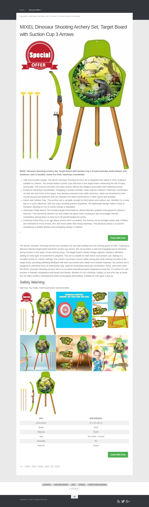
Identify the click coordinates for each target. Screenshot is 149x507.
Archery (24, 16)
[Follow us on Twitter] (123, 501)
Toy (52, 466)
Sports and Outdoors (70, 16)
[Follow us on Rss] (118, 501)
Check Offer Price (118, 238)
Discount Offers (34, 10)
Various (57, 466)
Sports (55, 16)
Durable (40, 466)
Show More (74, 488)
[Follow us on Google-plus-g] (127, 501)
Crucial (34, 466)
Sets (48, 16)
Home (22, 10)
